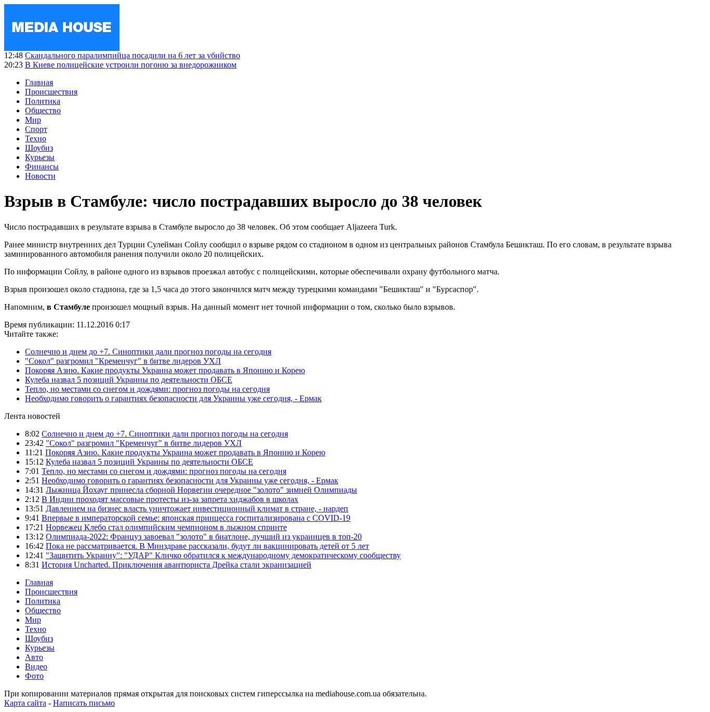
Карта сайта (25, 702)
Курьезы (40, 157)
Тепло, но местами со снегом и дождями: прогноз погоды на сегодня (147, 389)
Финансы (42, 166)
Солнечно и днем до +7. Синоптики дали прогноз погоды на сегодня (148, 351)
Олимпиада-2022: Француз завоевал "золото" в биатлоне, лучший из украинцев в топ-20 (204, 536)
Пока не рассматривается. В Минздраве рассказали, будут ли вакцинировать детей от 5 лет (207, 546)
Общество (43, 110)
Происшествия (51, 91)
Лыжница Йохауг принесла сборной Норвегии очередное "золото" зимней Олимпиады (201, 489)
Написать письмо (84, 702)
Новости (40, 176)
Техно (35, 138)
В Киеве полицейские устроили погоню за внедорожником (130, 64)
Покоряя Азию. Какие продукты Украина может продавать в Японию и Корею (165, 370)
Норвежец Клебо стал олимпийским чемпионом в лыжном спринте (166, 527)
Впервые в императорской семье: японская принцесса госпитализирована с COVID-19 (196, 517)
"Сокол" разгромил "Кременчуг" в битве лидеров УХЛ (123, 361)
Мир (33, 119)
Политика (42, 101)
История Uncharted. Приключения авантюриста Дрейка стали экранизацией (176, 564)
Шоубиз (39, 147)
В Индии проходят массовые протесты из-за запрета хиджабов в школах (170, 499)
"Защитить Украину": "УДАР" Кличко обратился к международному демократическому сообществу (223, 555)
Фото (34, 675)
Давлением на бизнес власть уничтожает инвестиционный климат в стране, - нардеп (197, 508)
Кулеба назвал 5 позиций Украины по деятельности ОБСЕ (128, 379)
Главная (39, 82)
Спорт (36, 129)
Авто (34, 657)
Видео (36, 666)
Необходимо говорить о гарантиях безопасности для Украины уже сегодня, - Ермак (173, 398)
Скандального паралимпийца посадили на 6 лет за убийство (132, 55)
